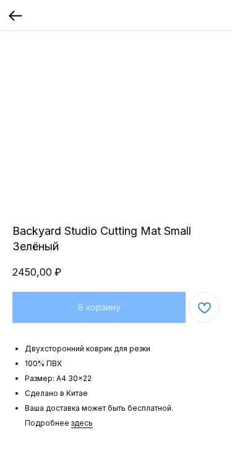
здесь (82, 423)
